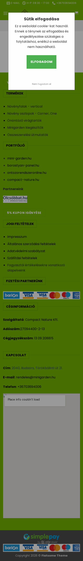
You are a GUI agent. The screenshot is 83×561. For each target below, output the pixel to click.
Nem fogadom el (41, 84)
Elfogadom (41, 61)
